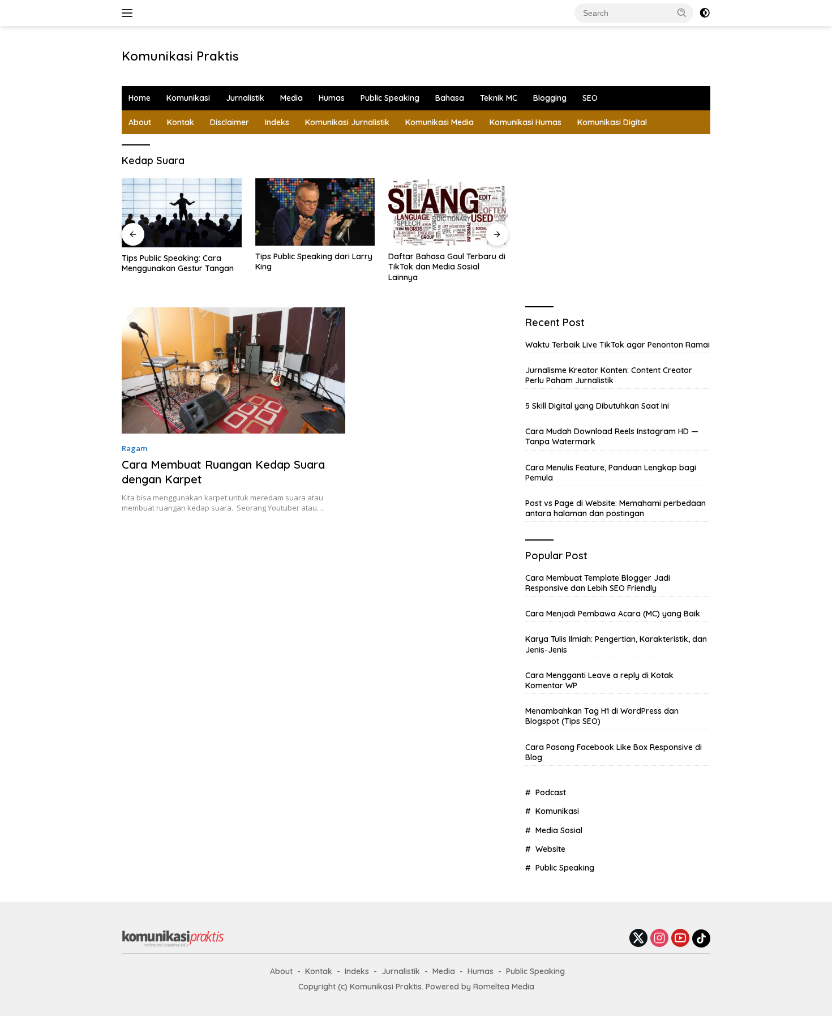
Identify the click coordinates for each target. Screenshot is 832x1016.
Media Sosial (558, 830)
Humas (332, 98)
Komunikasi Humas (525, 122)
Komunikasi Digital (612, 122)
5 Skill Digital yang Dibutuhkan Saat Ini (597, 406)
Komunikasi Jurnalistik (347, 122)
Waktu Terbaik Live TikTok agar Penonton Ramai (617, 345)
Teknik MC (498, 98)
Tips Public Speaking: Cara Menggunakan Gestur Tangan (178, 263)
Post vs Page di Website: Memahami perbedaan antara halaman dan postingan (615, 508)
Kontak (180, 122)
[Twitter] (638, 939)
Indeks (277, 122)
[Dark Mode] (704, 13)
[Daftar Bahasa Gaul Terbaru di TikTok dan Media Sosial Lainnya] (448, 212)
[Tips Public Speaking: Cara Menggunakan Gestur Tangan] (182, 212)
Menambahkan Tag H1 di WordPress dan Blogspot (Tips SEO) (602, 716)
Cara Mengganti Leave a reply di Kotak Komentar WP (599, 680)
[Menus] (129, 13)
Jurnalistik (245, 98)
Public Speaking (390, 98)
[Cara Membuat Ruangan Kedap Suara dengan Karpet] (233, 370)
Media (291, 98)
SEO (590, 98)
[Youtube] (680, 939)
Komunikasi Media (439, 122)
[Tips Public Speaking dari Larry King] (315, 212)
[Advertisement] (430, 54)
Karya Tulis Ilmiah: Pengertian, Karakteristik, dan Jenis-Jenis (616, 644)
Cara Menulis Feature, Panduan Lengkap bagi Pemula (610, 472)
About (139, 122)
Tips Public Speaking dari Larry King (313, 261)
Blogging (550, 98)
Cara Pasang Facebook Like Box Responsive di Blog (613, 752)
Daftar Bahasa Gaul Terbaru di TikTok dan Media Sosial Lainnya (446, 266)
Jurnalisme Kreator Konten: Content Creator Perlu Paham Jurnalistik (608, 375)
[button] (682, 12)
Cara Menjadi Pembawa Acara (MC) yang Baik (612, 613)
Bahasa (449, 98)
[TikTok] (701, 938)
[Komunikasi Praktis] (173, 937)
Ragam (134, 448)
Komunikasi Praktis (180, 56)
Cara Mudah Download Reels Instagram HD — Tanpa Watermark (611, 436)
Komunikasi (188, 98)
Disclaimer (229, 122)
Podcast (550, 792)
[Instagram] (659, 939)
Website (550, 849)
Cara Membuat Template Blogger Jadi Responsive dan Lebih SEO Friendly (597, 583)
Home (139, 98)
